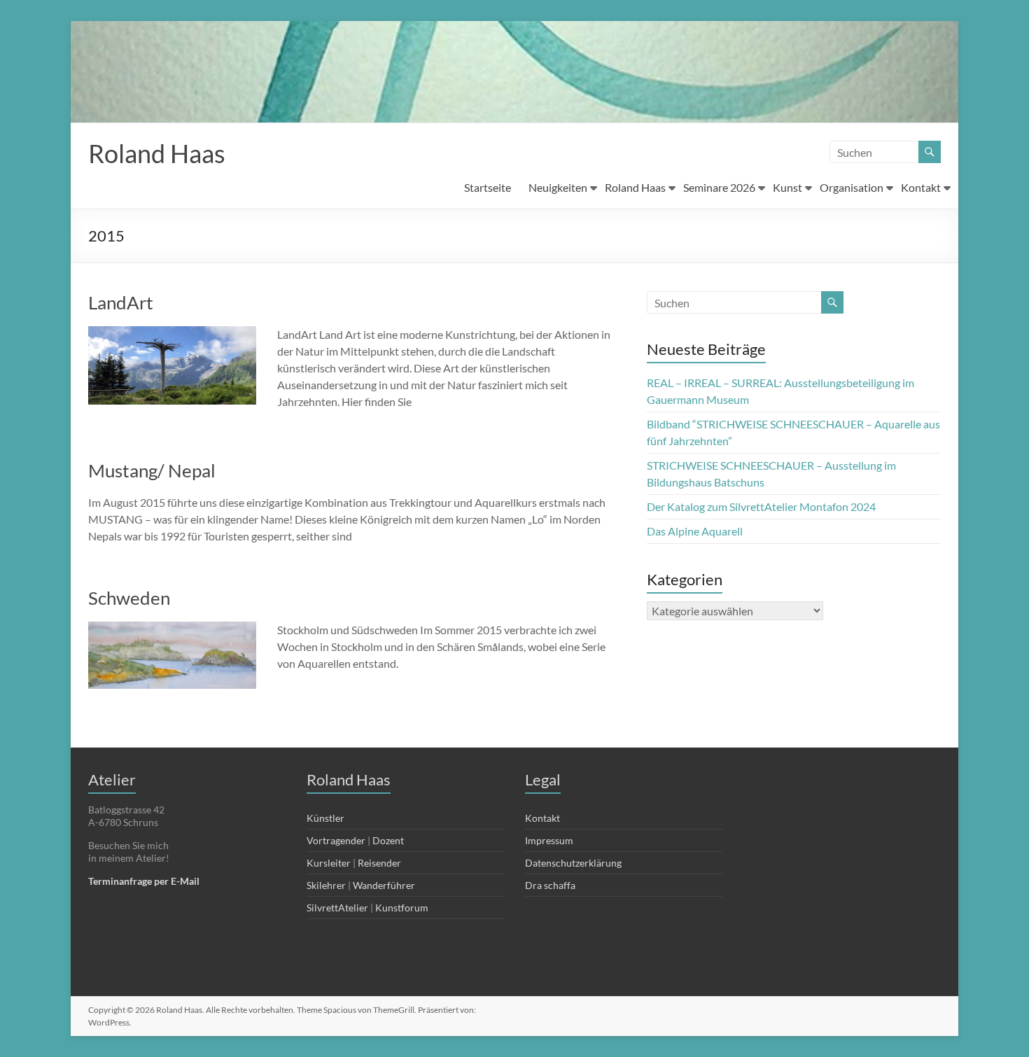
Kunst (787, 187)
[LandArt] (172, 333)
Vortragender (336, 840)
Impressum (549, 840)
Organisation (851, 187)
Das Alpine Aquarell (695, 531)
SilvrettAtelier (337, 907)
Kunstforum (401, 907)
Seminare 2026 (719, 187)
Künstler (325, 818)
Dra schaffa (550, 885)
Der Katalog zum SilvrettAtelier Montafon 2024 (761, 506)
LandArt (120, 302)
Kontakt (921, 187)
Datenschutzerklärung (573, 863)
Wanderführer (384, 885)
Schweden (129, 598)
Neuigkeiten (557, 187)
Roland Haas (156, 153)
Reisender (379, 863)
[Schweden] (172, 628)
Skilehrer (326, 885)
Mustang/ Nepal (152, 470)
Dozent (388, 840)
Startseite (487, 187)
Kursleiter (329, 863)
